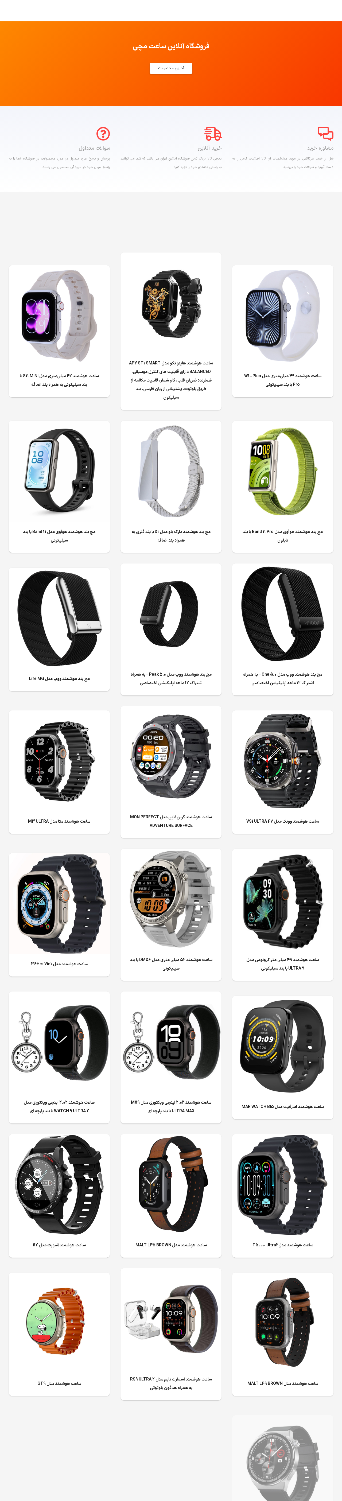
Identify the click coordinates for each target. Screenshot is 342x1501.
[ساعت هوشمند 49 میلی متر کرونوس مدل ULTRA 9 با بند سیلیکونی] (282, 853)
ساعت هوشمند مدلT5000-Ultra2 (282, 1245)
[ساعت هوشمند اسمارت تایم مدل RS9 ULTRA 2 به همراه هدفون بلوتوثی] (171, 1272)
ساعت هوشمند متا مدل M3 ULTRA (59, 821)
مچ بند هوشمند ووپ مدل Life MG (59, 679)
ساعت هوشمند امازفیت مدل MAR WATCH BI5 (283, 1107)
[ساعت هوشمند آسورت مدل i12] (59, 1138)
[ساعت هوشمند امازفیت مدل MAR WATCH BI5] (282, 1000)
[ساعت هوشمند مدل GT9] (59, 1277)
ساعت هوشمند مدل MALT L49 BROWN (282, 1384)
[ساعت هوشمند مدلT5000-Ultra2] (282, 1138)
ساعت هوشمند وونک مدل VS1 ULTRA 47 (282, 821)
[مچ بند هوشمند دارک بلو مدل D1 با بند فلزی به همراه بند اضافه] (171, 425)
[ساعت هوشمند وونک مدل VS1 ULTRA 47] (282, 714)
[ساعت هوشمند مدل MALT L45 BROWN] (171, 1138)
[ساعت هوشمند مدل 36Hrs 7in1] (59, 857)
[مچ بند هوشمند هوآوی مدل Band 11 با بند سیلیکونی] (59, 425)
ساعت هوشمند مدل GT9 (59, 1384)
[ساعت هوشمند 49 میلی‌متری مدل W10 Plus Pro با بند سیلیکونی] (282, 269)
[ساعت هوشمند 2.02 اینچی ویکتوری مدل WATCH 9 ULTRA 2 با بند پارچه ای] (59, 995)
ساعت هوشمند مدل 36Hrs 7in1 (59, 964)
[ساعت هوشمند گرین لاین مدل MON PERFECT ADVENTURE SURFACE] (171, 710)
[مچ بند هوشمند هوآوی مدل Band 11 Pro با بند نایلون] (282, 425)
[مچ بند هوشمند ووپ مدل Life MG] (59, 572)
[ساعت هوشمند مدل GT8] (282, 1419)
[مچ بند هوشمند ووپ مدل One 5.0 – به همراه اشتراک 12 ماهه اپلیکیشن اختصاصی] (282, 567)
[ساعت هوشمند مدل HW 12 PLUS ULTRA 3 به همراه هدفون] (59, 1415)
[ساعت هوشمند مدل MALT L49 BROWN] (282, 1277)
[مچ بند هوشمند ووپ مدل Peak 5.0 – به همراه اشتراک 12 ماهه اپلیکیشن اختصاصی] (171, 567)
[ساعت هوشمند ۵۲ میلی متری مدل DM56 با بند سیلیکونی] (171, 853)
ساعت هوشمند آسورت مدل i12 (59, 1245)
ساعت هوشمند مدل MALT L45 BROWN (171, 1245)
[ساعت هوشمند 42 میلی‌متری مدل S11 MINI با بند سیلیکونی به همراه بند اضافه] (59, 269)
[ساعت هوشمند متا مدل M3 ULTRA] (59, 714)
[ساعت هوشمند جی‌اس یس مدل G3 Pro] (171, 1419)
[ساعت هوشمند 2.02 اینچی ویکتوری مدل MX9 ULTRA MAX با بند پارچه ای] (171, 995)
